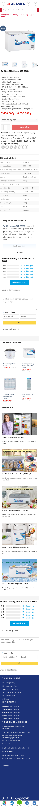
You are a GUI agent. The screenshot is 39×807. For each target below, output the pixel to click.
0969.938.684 (6, 709)
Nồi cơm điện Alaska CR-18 (9, 364)
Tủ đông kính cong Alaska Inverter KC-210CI (28, 365)
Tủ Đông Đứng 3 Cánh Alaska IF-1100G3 (8, 396)
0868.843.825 (6, 715)
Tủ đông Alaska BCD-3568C (14, 226)
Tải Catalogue (6, 699)
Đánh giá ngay (19, 282)
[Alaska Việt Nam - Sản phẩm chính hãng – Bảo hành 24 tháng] (16, 3)
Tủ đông (15, 15)
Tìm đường (4, 806)
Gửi (19, 323)
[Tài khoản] (35, 4)
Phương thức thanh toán (10, 689)
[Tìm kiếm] (35, 10)
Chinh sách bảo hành (8, 696)
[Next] (37, 65)
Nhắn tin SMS (34, 806)
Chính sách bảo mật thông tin (11, 692)
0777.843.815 (6, 718)
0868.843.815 (6, 712)
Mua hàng (24, 127)
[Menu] (3, 4)
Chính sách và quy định (9, 686)
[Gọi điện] (19, 802)
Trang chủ (5, 15)
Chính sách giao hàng (8, 683)
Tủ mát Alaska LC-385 (28, 395)
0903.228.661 (6, 706)
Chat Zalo (12, 806)
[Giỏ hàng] (28, 4)
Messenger (27, 806)
